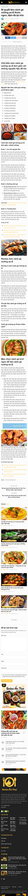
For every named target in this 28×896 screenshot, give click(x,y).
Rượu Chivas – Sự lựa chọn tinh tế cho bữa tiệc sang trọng (17, 872)
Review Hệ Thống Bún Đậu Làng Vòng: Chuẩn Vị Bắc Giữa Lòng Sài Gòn (17, 858)
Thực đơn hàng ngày (13, 829)
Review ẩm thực (4, 888)
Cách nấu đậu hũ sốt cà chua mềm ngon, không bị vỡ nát (12, 588)
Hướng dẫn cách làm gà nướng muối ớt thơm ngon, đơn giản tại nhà (10, 733)
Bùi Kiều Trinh (5, 547)
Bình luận (4, 635)
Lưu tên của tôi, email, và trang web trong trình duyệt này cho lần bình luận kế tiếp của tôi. (15, 675)
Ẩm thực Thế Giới (4, 818)
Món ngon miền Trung (13, 825)
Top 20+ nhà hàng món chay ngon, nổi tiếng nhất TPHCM (13, 544)
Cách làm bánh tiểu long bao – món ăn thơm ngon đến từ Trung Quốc (16, 755)
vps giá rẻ (3, 807)
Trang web (3, 668)
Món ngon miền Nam (13, 822)
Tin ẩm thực (22, 817)
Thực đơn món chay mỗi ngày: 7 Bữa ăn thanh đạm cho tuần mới (14, 610)
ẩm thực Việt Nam (17, 426)
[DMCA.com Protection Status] (5, 811)
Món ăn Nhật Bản (4, 825)
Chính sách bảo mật (6, 844)
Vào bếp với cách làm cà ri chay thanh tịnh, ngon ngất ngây (12, 522)
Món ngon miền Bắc (13, 818)
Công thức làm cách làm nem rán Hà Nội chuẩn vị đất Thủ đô (15, 742)
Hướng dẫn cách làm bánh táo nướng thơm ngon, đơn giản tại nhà (15, 761)
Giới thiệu (3, 838)
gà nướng (3, 851)
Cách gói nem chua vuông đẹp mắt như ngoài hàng (17, 865)
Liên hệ (3, 841)
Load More (14, 619)
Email (3, 661)
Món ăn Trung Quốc (4, 829)
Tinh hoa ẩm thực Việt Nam (14, 6)
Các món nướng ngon (10, 479)
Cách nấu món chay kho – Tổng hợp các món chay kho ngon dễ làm (13, 566)
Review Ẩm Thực (4, 6)
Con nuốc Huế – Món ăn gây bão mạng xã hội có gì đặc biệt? (16, 748)
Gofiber (22, 892)
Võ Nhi (7, 18)
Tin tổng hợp (22, 820)
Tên (2, 654)
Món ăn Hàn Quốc (4, 822)
